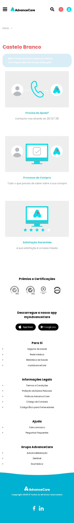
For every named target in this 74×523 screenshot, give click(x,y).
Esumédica (37, 463)
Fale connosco (37, 427)
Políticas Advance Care (37, 396)
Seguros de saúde (37, 348)
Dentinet (37, 458)
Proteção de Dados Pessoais (37, 390)
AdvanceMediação (37, 453)
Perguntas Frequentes (37, 432)
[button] (61, 9)
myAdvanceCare (37, 365)
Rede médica (37, 354)
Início (6, 28)
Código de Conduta (37, 401)
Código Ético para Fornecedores (37, 407)
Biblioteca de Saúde (37, 359)
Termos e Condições (37, 385)
